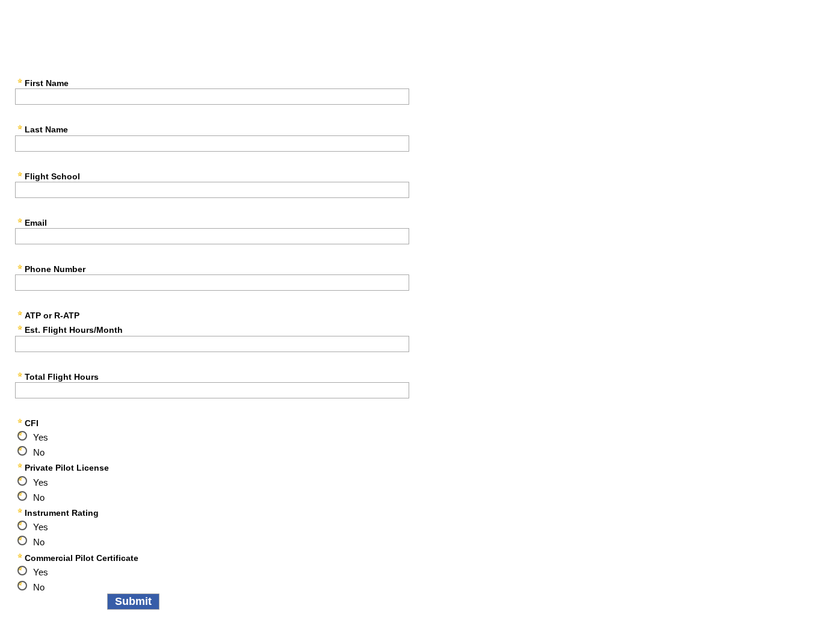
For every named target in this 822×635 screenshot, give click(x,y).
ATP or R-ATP (52, 315)
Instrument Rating (62, 513)
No (39, 452)
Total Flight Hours (62, 377)
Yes (40, 437)
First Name (47, 83)
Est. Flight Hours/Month (74, 330)
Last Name (46, 129)
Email (36, 223)
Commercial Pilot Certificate (81, 558)
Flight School (52, 176)
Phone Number (55, 269)
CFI (32, 423)
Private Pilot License (67, 467)
